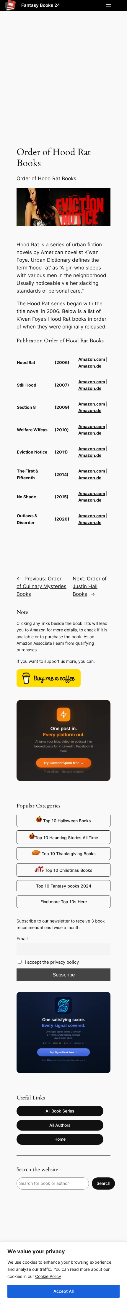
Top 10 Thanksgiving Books (68, 853)
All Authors (60, 1125)
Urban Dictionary (51, 260)
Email (22, 938)
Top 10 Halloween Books (66, 820)
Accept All (63, 1291)
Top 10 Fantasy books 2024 (63, 885)
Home (60, 1139)
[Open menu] (108, 5)
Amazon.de (89, 365)
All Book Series (59, 1110)
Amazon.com (91, 359)
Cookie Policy (48, 1276)
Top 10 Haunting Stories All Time (66, 837)
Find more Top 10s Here (63, 901)
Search (103, 1183)
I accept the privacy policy (52, 962)
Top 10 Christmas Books (68, 870)
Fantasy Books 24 (40, 5)
